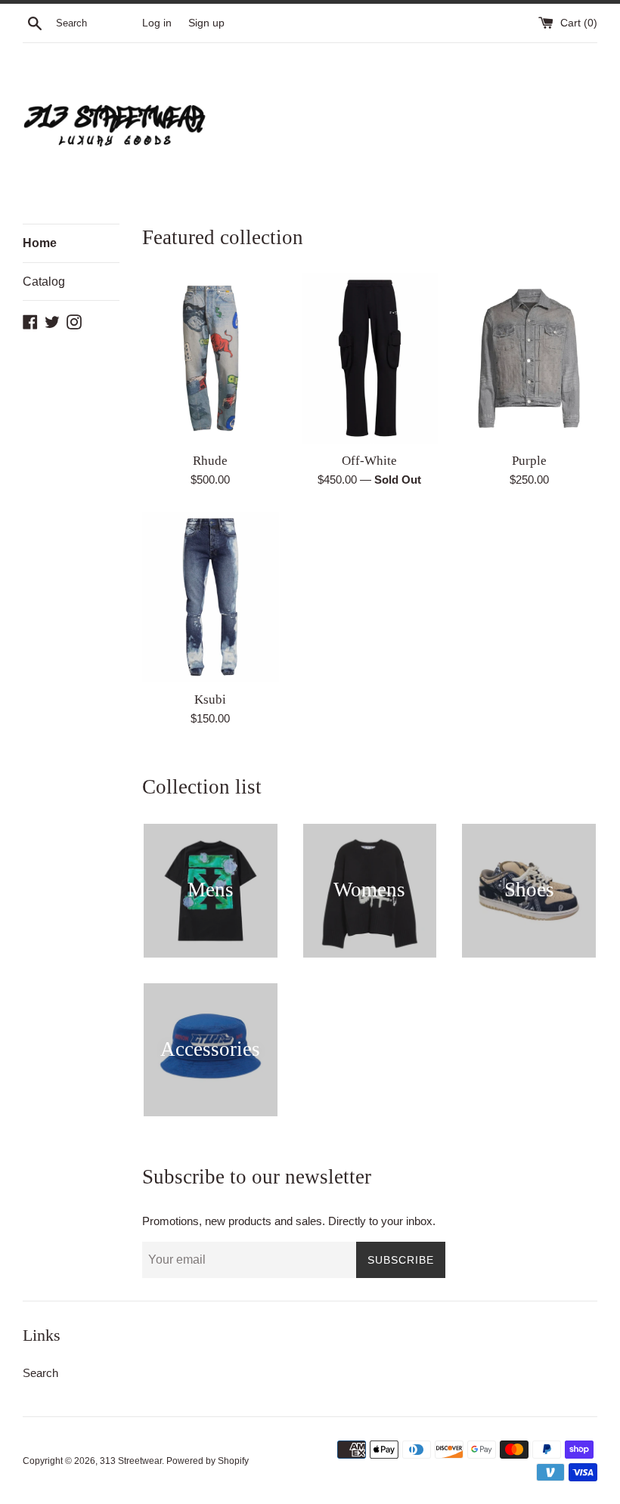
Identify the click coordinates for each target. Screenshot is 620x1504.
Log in (157, 23)
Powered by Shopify (207, 1461)
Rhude (210, 460)
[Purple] (528, 358)
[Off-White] (370, 358)
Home (40, 243)
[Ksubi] (210, 597)
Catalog (44, 281)
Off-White (369, 460)
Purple (529, 460)
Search (40, 1372)
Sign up (206, 23)
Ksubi (210, 699)
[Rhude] (210, 358)
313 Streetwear (131, 1461)
